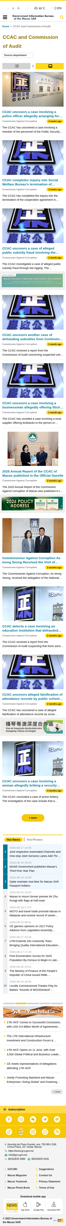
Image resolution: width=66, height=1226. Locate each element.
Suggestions (46, 1169)
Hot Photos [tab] (35, 839)
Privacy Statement (49, 1181)
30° (42, 8)
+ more (56, 1091)
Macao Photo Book (19, 1187)
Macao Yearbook (17, 1181)
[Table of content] (4, 17)
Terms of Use (46, 1187)
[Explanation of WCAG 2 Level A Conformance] (58, 1220)
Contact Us (45, 1175)
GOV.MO (12, 1169)
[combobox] (18, 55)
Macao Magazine (17, 1175)
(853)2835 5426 (40, 1159)
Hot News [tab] (13, 839)
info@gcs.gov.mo (17, 1155)
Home (5, 26)
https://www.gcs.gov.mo (21, 1151)
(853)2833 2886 (16, 1159)
